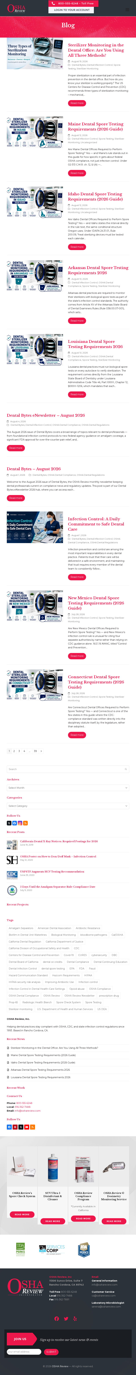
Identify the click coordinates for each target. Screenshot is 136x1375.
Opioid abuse (77, 988)
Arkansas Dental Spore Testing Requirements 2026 (40, 1069)
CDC (76, 948)
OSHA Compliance (100, 988)
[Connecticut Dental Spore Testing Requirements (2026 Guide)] (35, 684)
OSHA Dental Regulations (95, 425)
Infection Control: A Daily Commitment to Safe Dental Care (96, 524)
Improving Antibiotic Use (59, 982)
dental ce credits (52, 961)
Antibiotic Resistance (88, 928)
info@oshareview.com (27, 1110)
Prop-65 (13, 1002)
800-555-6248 (24, 1103)
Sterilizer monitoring (20, 1009)
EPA (71, 968)
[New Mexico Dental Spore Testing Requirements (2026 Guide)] (35, 605)
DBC (114, 955)
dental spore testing (53, 968)
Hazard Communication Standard (28, 975)
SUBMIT (51, 1351)
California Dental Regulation (25, 941)
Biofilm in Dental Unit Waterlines (28, 934)
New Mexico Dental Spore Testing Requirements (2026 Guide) (96, 603)
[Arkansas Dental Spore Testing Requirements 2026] (35, 275)
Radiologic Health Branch (37, 1002)
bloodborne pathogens (93, 934)
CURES (82, 955)
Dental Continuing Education (110, 961)
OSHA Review (51, 995)
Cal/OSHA (117, 934)
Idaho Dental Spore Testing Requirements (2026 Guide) (43, 1062)
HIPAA (88, 975)
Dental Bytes (79, 65)
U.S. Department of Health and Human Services (65, 1009)
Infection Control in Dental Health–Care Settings (37, 988)
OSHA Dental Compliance (66, 425)
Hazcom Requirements (66, 975)
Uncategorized (89, 142)
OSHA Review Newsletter (80, 995)
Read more (77, 103)
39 (36, 751)
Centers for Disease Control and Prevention (34, 955)
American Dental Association (54, 928)
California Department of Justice (64, 941)
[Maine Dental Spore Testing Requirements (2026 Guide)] (35, 132)
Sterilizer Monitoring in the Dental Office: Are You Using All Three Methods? (96, 50)
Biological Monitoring (63, 934)
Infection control (88, 982)
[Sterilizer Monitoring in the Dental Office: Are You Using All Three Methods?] (35, 53)
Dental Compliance (78, 961)
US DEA (102, 1009)
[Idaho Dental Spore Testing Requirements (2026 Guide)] (35, 202)
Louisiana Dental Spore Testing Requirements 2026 (40, 1077)
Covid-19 (69, 955)
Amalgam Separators (21, 928)
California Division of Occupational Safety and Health (39, 948)
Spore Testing (106, 138)
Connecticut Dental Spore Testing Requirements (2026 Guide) (96, 682)
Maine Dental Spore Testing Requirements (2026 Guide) (43, 1055)
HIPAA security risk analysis (24, 982)
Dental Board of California (23, 961)
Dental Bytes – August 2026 (34, 469)
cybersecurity (99, 955)
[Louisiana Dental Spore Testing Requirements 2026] (35, 349)
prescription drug (109, 995)
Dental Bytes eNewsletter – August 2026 (46, 415)
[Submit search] (126, 769)
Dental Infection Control (100, 65)
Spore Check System (68, 1002)
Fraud (92, 968)
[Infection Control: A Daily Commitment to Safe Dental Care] (35, 526)
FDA (81, 968)
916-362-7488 (23, 1106)
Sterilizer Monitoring (87, 68)
